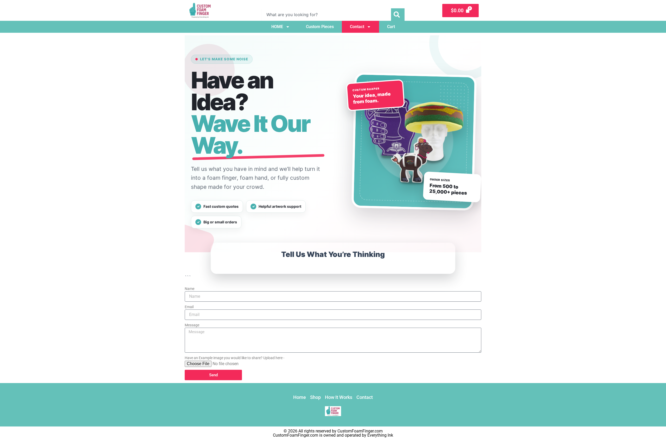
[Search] (398, 14)
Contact (357, 26)
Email (189, 307)
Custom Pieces (320, 26)
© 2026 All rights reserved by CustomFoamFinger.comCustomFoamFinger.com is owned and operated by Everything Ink (333, 433)
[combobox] (326, 14)
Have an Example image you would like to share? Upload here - (234, 358)
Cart (391, 26)
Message (192, 325)
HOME (277, 26)
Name (189, 289)
